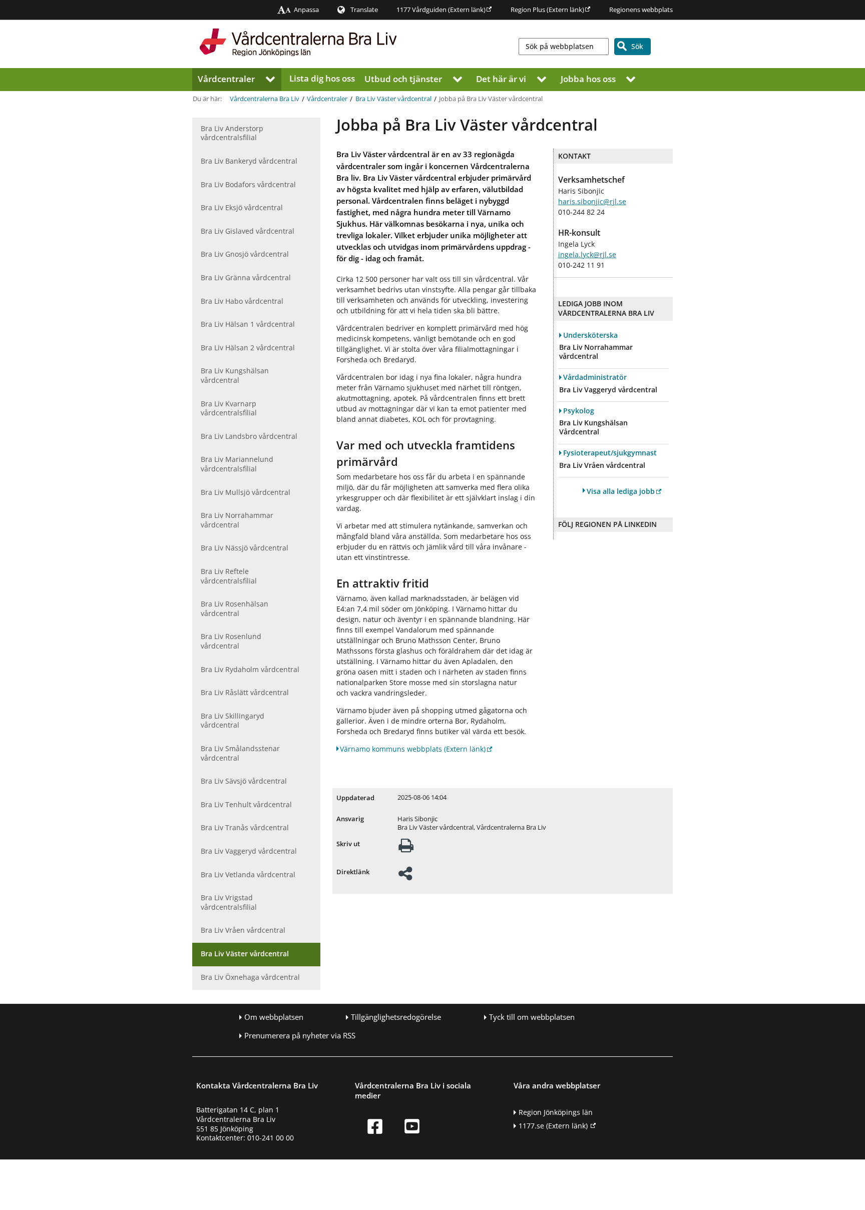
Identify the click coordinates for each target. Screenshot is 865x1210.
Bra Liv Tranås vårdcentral (245, 827)
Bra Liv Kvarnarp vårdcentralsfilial (229, 408)
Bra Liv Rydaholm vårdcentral (250, 669)
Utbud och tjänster (403, 78)
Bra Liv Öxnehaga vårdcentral (250, 977)
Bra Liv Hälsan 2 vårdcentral (248, 347)
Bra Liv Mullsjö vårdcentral (245, 492)
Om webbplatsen (273, 1017)
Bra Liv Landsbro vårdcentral (249, 436)
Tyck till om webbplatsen (532, 1017)
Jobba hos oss (588, 78)
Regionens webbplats (641, 10)
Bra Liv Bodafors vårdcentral (248, 184)
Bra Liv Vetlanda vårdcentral (248, 874)
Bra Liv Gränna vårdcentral (246, 277)
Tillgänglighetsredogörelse (396, 1017)
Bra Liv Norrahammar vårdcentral (237, 519)
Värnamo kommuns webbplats (413, 749)
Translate (364, 10)
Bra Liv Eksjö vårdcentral (242, 207)
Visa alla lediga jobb (621, 491)
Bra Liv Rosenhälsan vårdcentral (234, 608)
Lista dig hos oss (322, 78)
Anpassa (306, 10)
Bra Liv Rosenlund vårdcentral (231, 641)
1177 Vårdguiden (441, 10)
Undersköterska (590, 335)
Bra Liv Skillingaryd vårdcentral (232, 720)
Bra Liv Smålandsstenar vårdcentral (240, 753)
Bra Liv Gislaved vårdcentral (247, 231)
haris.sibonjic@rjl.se (592, 201)
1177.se (553, 1125)
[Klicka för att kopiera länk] (405, 876)
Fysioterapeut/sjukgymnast (610, 452)
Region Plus (547, 10)
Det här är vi (501, 78)
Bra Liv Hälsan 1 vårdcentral (248, 324)
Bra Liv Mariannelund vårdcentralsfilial (237, 463)
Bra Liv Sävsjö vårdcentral (244, 781)
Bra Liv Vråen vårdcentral (243, 930)
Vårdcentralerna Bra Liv (264, 99)
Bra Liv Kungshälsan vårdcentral (235, 375)
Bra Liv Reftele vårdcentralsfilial (229, 575)
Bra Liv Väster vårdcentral (393, 99)
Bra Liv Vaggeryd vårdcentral (249, 851)
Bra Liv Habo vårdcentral (242, 301)
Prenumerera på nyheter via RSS (299, 1035)
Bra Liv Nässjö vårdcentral (244, 547)
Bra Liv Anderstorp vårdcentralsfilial (232, 133)
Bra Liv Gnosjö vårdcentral (245, 254)
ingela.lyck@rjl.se (587, 254)
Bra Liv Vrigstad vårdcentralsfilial (229, 902)
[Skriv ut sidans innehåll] (405, 848)
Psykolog (578, 410)
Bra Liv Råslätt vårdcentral (245, 692)
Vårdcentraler (226, 78)
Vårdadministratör (595, 377)
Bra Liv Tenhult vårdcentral (246, 804)
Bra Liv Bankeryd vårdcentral (249, 161)
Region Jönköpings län (556, 1112)
